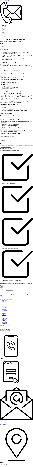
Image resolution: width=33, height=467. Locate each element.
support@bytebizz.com (3, 426)
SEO (2, 34)
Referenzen (3, 29)
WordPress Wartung (4, 310)
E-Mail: (1, 288)
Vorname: (1, 286)
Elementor (3, 302)
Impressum (8, 330)
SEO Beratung (4, 26)
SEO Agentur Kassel (4, 306)
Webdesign (3, 27)
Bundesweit (3, 304)
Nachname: (1, 287)
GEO (2, 28)
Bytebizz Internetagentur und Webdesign (5, 328)
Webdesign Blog (4, 309)
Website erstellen (4, 301)
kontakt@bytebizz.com (3, 424)
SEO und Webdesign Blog (8, 299)
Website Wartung (6, 113)
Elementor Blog (4, 315)
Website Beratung (4, 25)
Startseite (3, 24)
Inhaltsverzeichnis (4, 311)
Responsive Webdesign (5, 308)
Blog (2, 30)
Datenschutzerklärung (3, 330)
